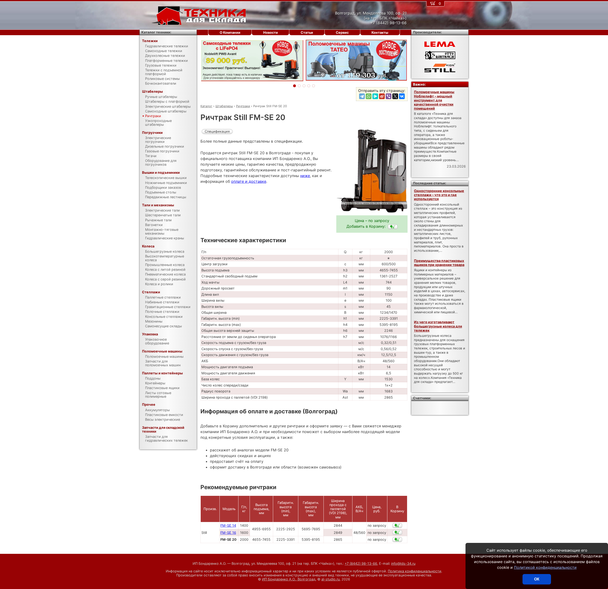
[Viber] (388, 96)
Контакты (379, 32)
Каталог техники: (156, 32)
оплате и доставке (248, 181)
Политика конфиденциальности (414, 571)
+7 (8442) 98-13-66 (361, 563)
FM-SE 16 (228, 533)
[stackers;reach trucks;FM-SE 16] (397, 532)
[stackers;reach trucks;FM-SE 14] (397, 525)
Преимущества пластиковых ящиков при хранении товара (439, 263)
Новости (270, 32)
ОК (536, 579)
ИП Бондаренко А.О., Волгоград (288, 579)
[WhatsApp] (368, 96)
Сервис (342, 32)
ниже (305, 175)
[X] (395, 96)
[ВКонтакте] (402, 96)
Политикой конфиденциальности (545, 567)
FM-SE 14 (228, 525)
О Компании (230, 32)
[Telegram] (362, 96)
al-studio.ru (330, 579)
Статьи (307, 32)
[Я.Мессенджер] (375, 96)
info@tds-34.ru (403, 563)
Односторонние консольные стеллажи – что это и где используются (439, 195)
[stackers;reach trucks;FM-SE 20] (393, 226)
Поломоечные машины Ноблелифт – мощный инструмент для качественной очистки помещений (434, 100)
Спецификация (217, 131)
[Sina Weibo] (382, 96)
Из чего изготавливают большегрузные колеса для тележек (438, 326)
